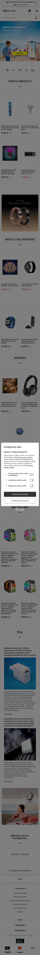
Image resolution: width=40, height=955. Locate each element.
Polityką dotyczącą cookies (23, 457)
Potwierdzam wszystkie (20, 494)
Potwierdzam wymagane (20, 501)
